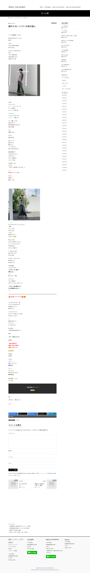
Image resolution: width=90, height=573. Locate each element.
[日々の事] (13, 482)
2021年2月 (64, 106)
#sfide (10, 113)
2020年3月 (64, 125)
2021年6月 (64, 95)
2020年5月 (64, 120)
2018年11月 (64, 164)
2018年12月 (64, 161)
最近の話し (64, 59)
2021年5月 (64, 97)
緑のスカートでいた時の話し (68, 40)
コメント (11, 433)
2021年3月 (64, 103)
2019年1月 (64, 159)
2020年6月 (64, 117)
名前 (10, 450)
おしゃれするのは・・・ (67, 45)
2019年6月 (64, 145)
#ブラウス (16, 106)
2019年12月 (64, 134)
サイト (10, 463)
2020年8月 (64, 111)
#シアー (10, 106)
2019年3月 (64, 153)
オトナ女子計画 (65, 77)
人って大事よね (65, 26)
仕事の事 (64, 80)
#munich (11, 104)
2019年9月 (64, 136)
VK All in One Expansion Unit (53, 569)
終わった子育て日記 (66, 88)
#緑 (14, 224)
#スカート (11, 117)
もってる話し (64, 30)
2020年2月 (64, 128)
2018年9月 (64, 170)
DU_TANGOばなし (66, 64)
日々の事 (54, 23)
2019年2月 (64, 156)
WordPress (38, 569)
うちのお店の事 (65, 50)
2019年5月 (64, 147)
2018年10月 (64, 167)
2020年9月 (64, 109)
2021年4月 (64, 100)
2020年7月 (64, 114)
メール (10, 457)
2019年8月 (64, 139)
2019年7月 (64, 142)
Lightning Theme (45, 569)
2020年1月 (64, 131)
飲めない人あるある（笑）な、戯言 (69, 35)
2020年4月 (64, 122)
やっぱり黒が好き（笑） (67, 69)
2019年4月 (64, 150)
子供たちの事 (65, 83)
